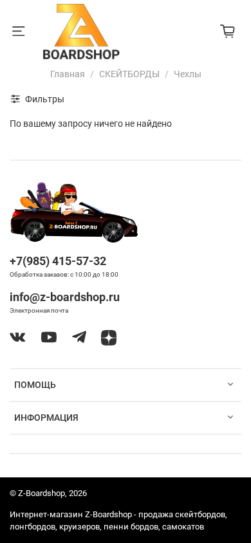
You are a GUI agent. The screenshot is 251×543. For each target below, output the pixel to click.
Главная (67, 74)
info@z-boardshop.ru (65, 297)
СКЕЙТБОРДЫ (129, 74)
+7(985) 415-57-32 (58, 261)
